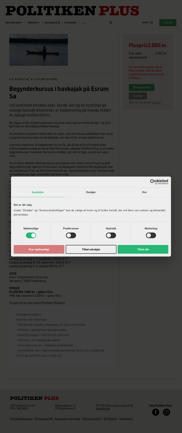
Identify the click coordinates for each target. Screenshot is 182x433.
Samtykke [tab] (38, 191)
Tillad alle (143, 249)
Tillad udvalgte (91, 249)
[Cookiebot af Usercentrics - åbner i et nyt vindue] (152, 181)
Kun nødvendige (39, 249)
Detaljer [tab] (91, 191)
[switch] (71, 235)
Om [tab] (144, 191)
